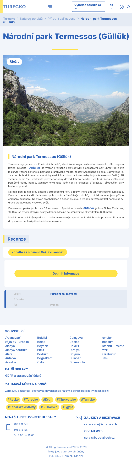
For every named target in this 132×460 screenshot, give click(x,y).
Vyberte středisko (87, 5)
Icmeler (107, 337)
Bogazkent (44, 358)
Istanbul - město (113, 346)
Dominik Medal (72, 456)
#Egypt (68, 407)
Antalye (34, 167)
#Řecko (13, 399)
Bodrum (42, 354)
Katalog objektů (31, 18)
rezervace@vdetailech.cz (102, 424)
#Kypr (47, 399)
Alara (9, 354)
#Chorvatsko (66, 399)
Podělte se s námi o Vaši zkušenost (38, 252)
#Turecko (31, 399)
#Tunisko (88, 399)
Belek (41, 342)
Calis (40, 362)
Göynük (74, 354)
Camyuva (76, 337)
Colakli (74, 346)
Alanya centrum (16, 350)
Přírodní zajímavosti (61, 18)
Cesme (74, 342)
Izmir (105, 350)
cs (111, 5)
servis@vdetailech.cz (99, 437)
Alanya (10, 346)
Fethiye (74, 350)
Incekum (107, 342)
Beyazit (42, 346)
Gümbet (75, 358)
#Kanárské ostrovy (22, 407)
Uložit (14, 61)
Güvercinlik (77, 362)
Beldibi (42, 337)
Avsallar (10, 362)
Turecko (9, 18)
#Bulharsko (49, 407)
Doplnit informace (66, 273)
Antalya (88, 208)
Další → (107, 358)
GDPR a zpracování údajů (23, 375)
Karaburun (109, 354)
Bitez (40, 350)
